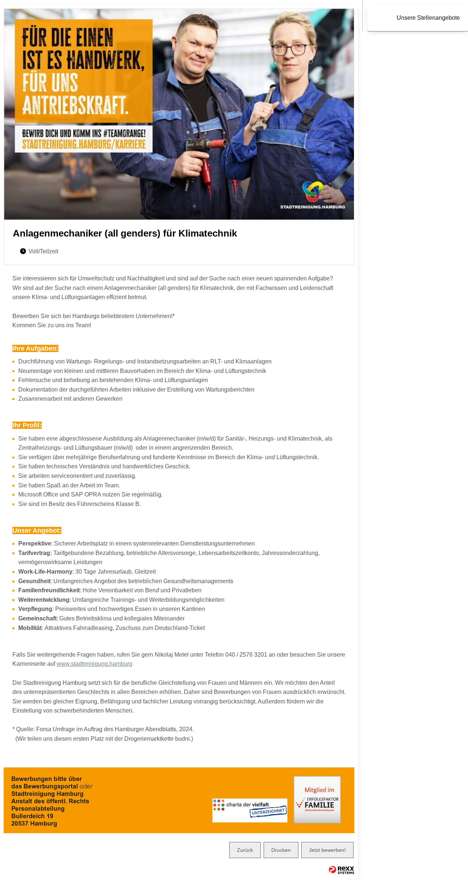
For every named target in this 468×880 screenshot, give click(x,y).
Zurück (245, 850)
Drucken (281, 850)
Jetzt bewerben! (327, 850)
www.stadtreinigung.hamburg (94, 664)
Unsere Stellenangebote (428, 18)
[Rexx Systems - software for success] (341, 870)
